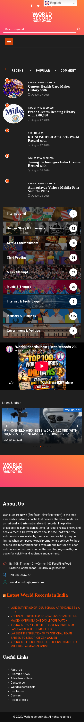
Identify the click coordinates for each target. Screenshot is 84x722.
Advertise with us (22, 678)
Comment (68, 70)
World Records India (23, 686)
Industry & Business (41, 108)
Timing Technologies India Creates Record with (54, 164)
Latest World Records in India (37, 595)
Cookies (16, 695)
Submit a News (20, 674)
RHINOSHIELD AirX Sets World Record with (53, 138)
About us (16, 669)
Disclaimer (17, 691)
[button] (33, 446)
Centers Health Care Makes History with (49, 88)
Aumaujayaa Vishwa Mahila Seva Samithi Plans (53, 189)
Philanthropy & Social (42, 82)
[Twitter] (38, 6)
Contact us (18, 682)
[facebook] (31, 6)
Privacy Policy (19, 699)
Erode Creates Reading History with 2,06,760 (51, 113)
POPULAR (43, 70)
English (55, 2)
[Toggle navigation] (9, 41)
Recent (18, 70)
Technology (35, 133)
